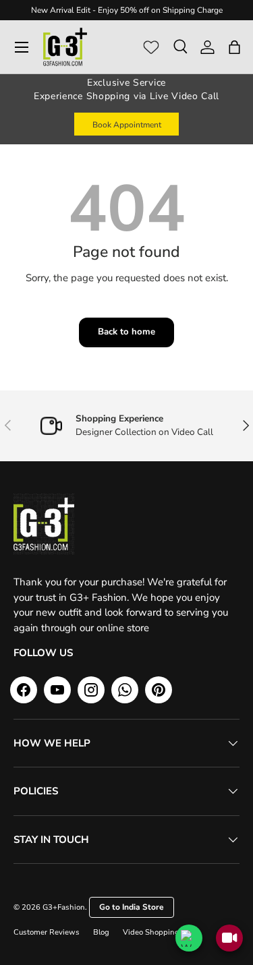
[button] (234, 47)
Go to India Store (131, 907)
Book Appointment (126, 124)
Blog (101, 932)
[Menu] (21, 47)
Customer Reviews (46, 932)
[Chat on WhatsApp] (188, 938)
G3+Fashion (64, 907)
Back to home (126, 332)
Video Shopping (151, 932)
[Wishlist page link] (151, 47)
